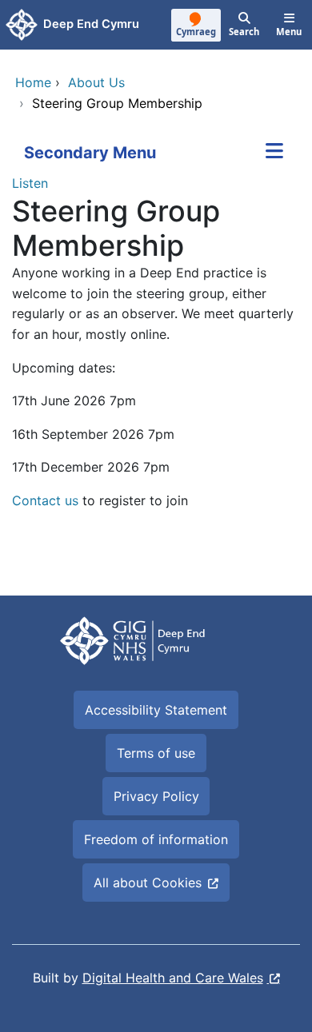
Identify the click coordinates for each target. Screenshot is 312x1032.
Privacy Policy (156, 796)
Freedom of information (156, 839)
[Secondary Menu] (274, 152)
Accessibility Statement (156, 710)
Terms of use (156, 753)
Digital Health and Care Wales (172, 978)
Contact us (45, 500)
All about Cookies (148, 883)
